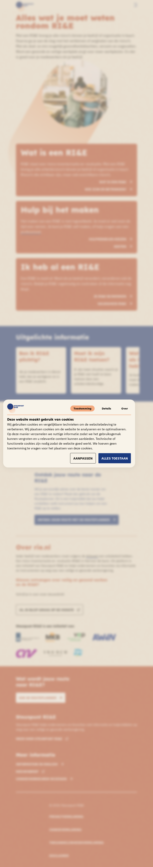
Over (124, 408)
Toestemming (82, 408)
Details (106, 408)
